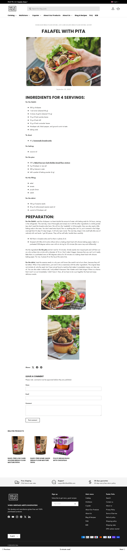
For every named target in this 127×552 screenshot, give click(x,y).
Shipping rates (111, 525)
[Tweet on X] (33, 367)
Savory (89, 25)
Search (108, 498)
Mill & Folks (15, 545)
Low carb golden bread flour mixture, (72, 25)
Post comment (32, 420)
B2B (96, 15)
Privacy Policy (110, 509)
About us (109, 506)
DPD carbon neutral (112, 529)
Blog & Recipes (81, 15)
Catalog (11, 15)
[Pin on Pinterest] (41, 367)
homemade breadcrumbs (43, 141)
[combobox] (63, 8)
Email (27, 394)
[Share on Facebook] (37, 367)
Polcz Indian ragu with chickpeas (61, 459)
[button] (115, 1)
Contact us (109, 502)
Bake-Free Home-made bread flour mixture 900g (40, 460)
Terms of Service (111, 513)
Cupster (35, 15)
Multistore (23, 15)
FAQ (91, 15)
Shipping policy (111, 521)
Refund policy (110, 517)
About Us (66, 15)
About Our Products (52, 15)
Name (27, 385)
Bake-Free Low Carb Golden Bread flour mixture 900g (17, 460)
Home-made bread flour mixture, (46, 25)
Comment (29, 403)
